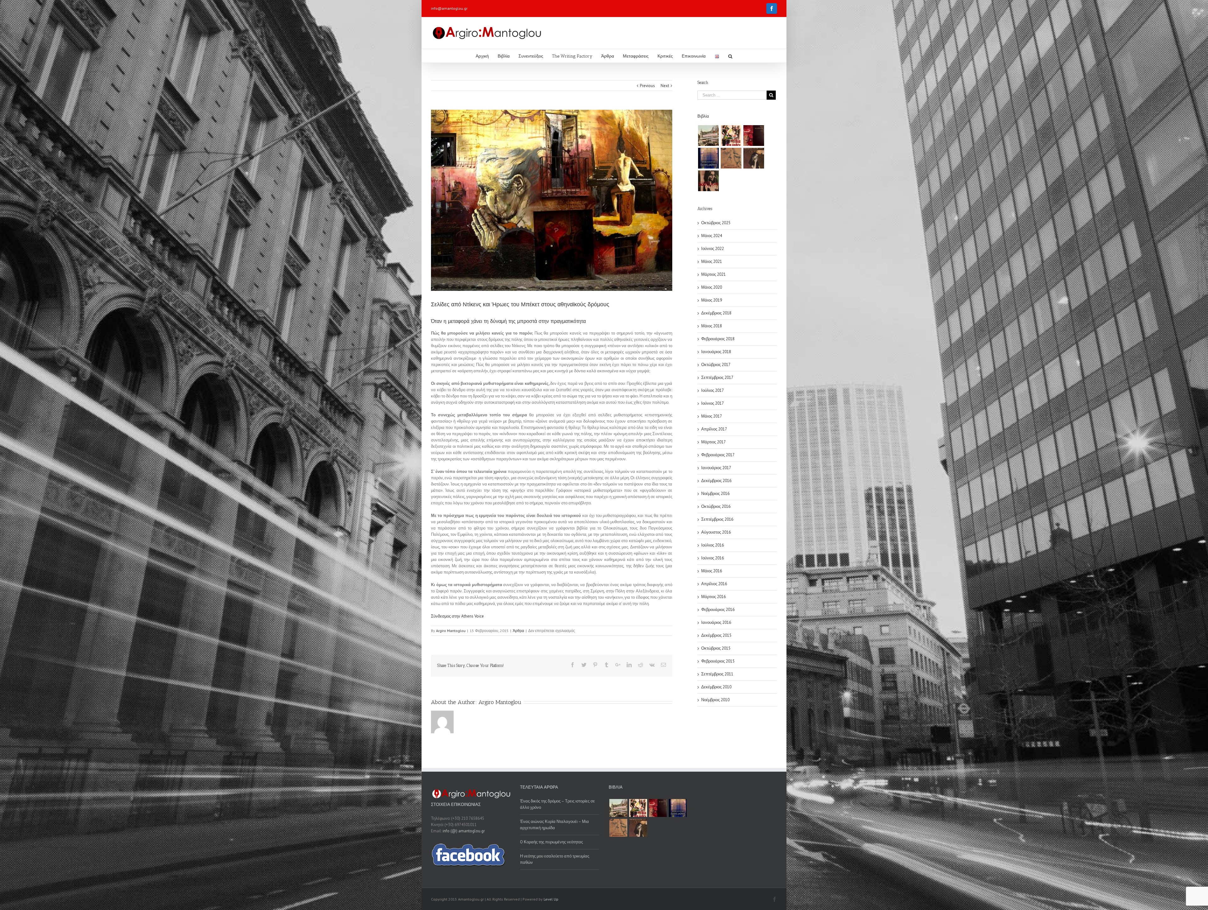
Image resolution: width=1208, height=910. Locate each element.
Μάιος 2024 (711, 235)
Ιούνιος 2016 (712, 558)
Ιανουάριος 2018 (716, 351)
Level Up (551, 899)
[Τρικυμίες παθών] (708, 135)
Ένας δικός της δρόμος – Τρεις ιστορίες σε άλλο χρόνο (557, 804)
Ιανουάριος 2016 (716, 622)
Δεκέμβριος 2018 (716, 313)
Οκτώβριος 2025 (715, 222)
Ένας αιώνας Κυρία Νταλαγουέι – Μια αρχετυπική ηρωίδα (554, 824)
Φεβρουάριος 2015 (718, 661)
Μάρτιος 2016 (713, 596)
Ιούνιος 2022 (712, 248)
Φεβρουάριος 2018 (718, 338)
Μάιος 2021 (711, 261)
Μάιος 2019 (711, 300)
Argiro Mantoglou (451, 630)
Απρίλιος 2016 (714, 583)
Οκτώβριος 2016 (715, 506)
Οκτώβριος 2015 (715, 648)
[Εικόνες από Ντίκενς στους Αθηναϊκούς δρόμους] (551, 200)
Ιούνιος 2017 (712, 403)
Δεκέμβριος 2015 (716, 635)
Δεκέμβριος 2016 (716, 480)
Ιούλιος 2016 (712, 545)
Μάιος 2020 (711, 287)
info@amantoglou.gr (449, 8)
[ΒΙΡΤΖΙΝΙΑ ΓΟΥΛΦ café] (753, 158)
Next (665, 85)
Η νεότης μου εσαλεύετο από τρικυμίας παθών (554, 859)
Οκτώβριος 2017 (715, 364)
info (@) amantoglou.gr (464, 831)
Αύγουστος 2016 (716, 532)
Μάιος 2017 (711, 416)
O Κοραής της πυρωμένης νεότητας (551, 842)
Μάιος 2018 (711, 326)
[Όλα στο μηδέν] (731, 135)
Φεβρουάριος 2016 (718, 609)
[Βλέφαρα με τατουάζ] (731, 158)
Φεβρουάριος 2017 (718, 455)
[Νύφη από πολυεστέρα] (753, 135)
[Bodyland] (708, 180)
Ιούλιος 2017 (712, 390)
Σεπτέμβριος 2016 (717, 519)
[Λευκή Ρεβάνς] (708, 158)
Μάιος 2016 (711, 571)
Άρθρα (518, 630)
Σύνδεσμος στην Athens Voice (457, 616)
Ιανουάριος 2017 (716, 467)
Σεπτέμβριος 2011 (717, 674)
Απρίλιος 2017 (714, 429)
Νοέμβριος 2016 (715, 493)
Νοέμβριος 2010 (715, 699)
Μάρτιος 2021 (713, 274)
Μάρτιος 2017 (713, 442)
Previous (647, 85)
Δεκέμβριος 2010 (716, 687)
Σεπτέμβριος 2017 (717, 377)
